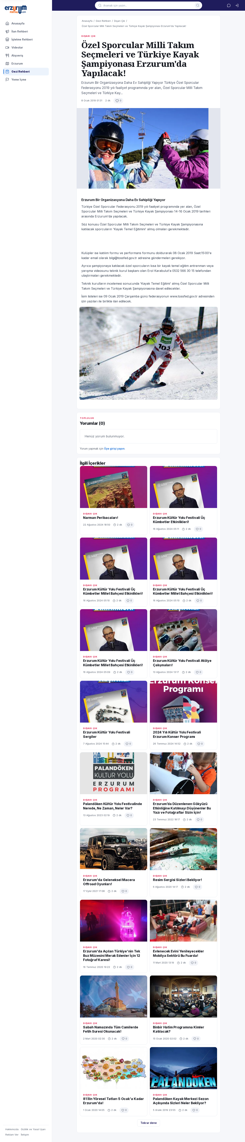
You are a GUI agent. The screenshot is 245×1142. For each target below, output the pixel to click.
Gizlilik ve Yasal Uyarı (33, 1129)
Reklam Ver (12, 1134)
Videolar (17, 47)
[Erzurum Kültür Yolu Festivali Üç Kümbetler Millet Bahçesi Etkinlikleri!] (113, 558)
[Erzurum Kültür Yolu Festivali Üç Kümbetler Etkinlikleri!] (183, 487)
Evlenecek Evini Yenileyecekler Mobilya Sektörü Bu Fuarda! (178, 953)
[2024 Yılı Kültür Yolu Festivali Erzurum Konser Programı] (183, 702)
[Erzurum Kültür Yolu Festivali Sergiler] (113, 702)
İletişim (25, 1134)
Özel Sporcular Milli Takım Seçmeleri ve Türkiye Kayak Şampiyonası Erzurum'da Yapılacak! (134, 26)
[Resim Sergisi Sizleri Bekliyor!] (183, 849)
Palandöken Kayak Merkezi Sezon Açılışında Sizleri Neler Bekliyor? (181, 1101)
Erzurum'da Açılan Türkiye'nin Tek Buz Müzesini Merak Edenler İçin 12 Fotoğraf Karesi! (111, 955)
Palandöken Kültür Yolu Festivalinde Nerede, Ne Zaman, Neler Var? (112, 806)
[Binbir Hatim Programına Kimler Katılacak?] (183, 996)
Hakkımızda (12, 1129)
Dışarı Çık (119, 20)
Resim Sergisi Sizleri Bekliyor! (177, 880)
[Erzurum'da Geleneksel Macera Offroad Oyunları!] (113, 849)
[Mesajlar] (228, 5)
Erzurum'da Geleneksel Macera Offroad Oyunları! (109, 882)
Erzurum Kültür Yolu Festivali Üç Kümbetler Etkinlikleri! (179, 520)
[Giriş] (236, 5)
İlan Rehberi (19, 31)
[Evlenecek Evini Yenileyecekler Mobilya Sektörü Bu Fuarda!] (183, 921)
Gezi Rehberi (103, 20)
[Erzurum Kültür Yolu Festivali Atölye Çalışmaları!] (183, 630)
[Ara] (198, 5)
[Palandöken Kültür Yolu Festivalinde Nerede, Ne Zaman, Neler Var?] (113, 773)
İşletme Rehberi (22, 39)
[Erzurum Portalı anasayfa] (15, 10)
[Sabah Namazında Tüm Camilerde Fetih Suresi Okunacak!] (113, 996)
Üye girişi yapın (114, 448)
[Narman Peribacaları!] (113, 487)
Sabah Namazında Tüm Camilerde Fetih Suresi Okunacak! (110, 1029)
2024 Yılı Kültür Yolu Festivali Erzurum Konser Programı (177, 734)
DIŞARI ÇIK (88, 36)
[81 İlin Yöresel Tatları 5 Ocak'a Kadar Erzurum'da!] (113, 1068)
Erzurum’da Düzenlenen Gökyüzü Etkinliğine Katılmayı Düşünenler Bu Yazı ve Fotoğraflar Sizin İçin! (182, 808)
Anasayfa (17, 23)
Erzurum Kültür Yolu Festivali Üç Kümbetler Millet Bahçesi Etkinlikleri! (113, 591)
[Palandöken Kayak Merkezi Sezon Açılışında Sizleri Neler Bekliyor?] (183, 1068)
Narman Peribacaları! (100, 518)
